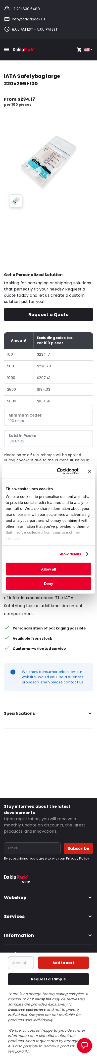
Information (19, 935)
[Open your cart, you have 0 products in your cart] (79, 49)
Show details (69, 554)
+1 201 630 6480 (26, 8)
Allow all (48, 569)
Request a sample (48, 979)
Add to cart (63, 962)
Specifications (19, 713)
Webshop (15, 897)
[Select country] (88, 49)
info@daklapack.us (28, 19)
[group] (15, 200)
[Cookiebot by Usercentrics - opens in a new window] (59, 471)
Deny (48, 583)
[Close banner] (89, 471)
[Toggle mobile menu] (6, 49)
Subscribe (78, 848)
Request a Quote (48, 314)
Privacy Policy (77, 858)
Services (14, 916)
